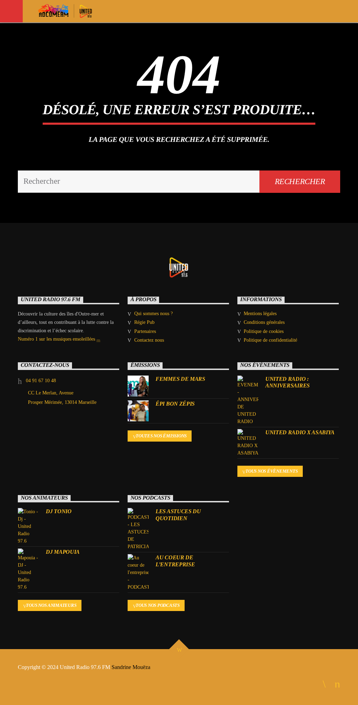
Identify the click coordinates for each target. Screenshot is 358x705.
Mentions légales (260, 313)
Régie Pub (144, 322)
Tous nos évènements (271, 471)
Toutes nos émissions (161, 435)
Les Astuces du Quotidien (178, 514)
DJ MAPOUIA (63, 552)
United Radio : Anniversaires (287, 382)
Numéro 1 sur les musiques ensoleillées (57, 339)
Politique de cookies (264, 331)
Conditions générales (264, 322)
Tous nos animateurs (51, 605)
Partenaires (145, 331)
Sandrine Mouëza (132, 667)
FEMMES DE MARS (180, 379)
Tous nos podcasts (158, 605)
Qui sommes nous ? (153, 313)
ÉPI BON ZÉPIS (175, 404)
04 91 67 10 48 (41, 380)
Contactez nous (149, 340)
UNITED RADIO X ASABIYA (300, 432)
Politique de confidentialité (270, 340)
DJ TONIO (58, 511)
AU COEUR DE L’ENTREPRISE (175, 560)
